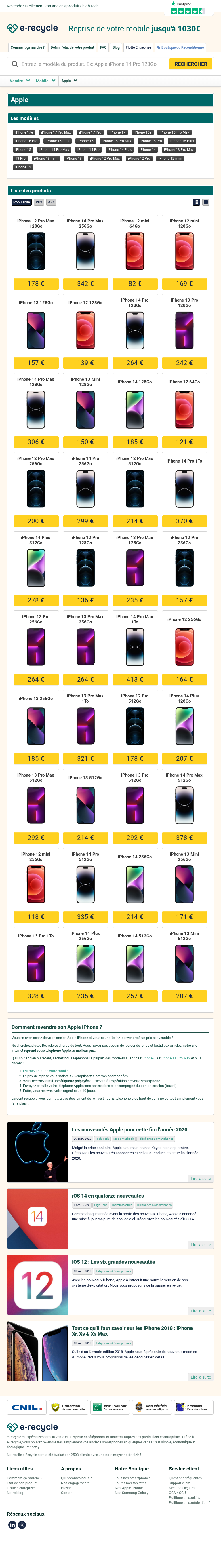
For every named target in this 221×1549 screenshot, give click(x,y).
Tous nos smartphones (132, 1478)
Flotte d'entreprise (21, 1488)
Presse (66, 1488)
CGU (182, 1493)
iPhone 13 (74, 159)
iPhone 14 (148, 150)
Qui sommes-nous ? (76, 1478)
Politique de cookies (184, 1498)
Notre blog (15, 1493)
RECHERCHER (191, 64)
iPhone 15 (23, 150)
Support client (179, 1483)
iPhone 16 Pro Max (174, 132)
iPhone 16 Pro (26, 141)
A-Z (51, 202)
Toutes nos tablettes (130, 1483)
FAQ (103, 47)
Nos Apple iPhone (129, 1488)
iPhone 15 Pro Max (117, 141)
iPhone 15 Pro (151, 141)
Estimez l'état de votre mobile (45, 1071)
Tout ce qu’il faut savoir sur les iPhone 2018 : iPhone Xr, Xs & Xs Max (132, 1331)
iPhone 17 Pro (90, 132)
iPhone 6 (148, 1058)
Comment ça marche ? (28, 47)
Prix (39, 202)
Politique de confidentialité (189, 1503)
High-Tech (102, 1138)
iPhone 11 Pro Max (175, 1058)
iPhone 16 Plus (57, 141)
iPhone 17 (117, 132)
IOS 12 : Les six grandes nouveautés (113, 1262)
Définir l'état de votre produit (72, 47)
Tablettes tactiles (122, 1205)
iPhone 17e (24, 132)
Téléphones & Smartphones (155, 1138)
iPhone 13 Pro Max (179, 150)
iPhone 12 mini (170, 159)
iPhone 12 (23, 167)
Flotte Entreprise (138, 47)
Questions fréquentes (185, 1478)
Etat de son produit (22, 1483)
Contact (67, 1493)
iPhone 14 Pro (88, 150)
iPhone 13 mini (46, 159)
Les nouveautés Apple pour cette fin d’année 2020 (129, 1129)
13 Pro (20, 159)
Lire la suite (201, 1178)
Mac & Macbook (123, 1138)
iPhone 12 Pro (139, 159)
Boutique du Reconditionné (182, 47)
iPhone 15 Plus (182, 141)
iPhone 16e (142, 132)
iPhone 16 (86, 141)
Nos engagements (75, 1483)
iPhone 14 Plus (120, 150)
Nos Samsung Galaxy (131, 1493)
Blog (116, 47)
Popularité (21, 202)
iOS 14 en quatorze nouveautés (108, 1196)
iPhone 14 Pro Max (54, 150)
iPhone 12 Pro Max (105, 159)
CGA (172, 1493)
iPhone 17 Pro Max (56, 132)
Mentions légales (182, 1488)
